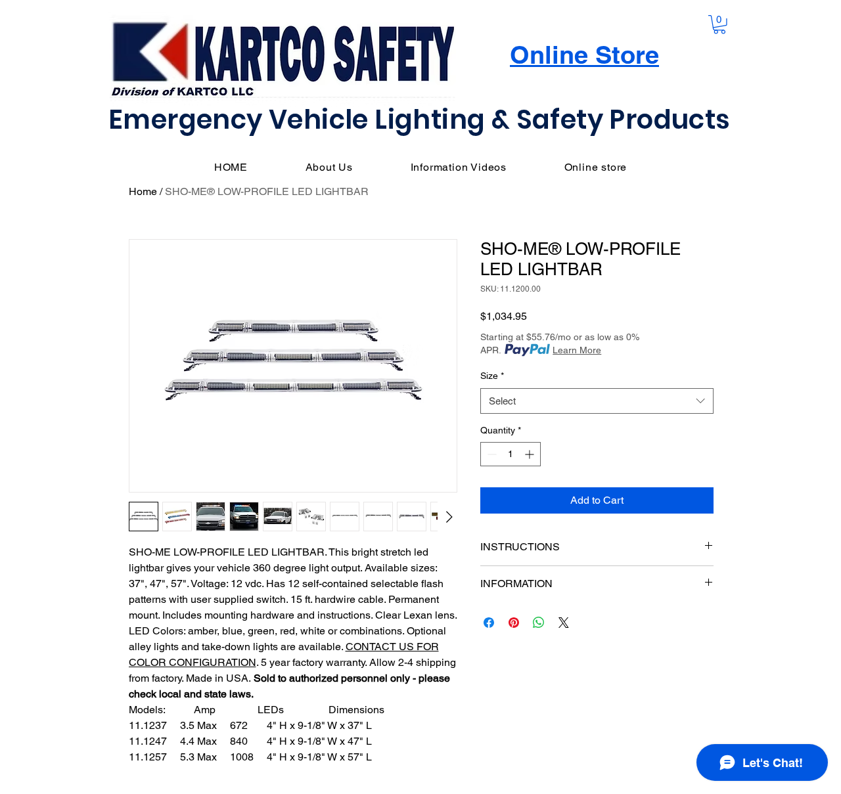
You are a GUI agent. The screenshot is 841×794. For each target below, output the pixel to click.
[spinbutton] (510, 454)
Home (143, 191)
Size (492, 375)
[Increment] (530, 454)
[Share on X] (564, 622)
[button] (719, 24)
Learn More (577, 350)
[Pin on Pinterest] (514, 622)
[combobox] (597, 401)
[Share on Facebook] (489, 622)
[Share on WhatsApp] (539, 622)
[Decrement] (490, 454)
